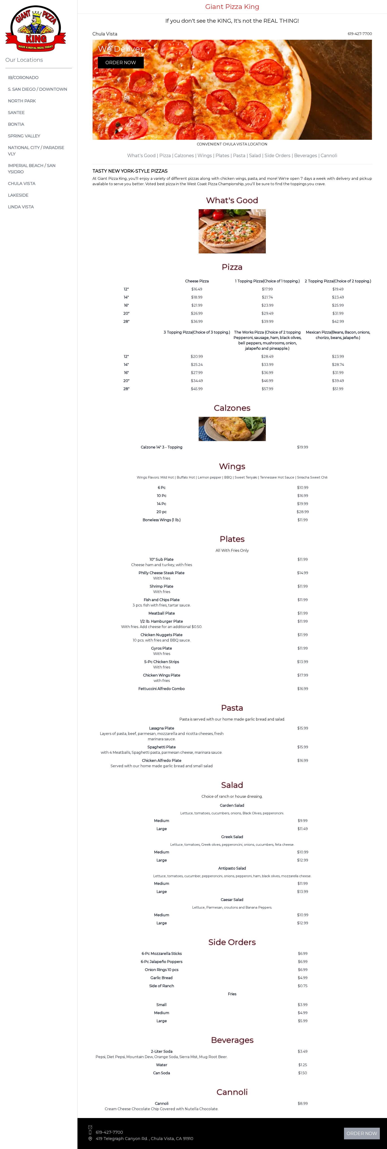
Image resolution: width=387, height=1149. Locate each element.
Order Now (120, 62)
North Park (22, 101)
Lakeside (18, 195)
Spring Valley (24, 136)
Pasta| (241, 155)
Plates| (224, 155)
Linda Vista (21, 206)
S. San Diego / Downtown (37, 89)
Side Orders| (279, 155)
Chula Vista (21, 183)
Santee (16, 112)
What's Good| (143, 155)
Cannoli (329, 155)
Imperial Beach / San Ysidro (32, 168)
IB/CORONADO (23, 77)
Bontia (16, 124)
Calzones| (186, 155)
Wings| (206, 155)
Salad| (256, 155)
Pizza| (166, 155)
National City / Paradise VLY (36, 150)
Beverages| (307, 155)
